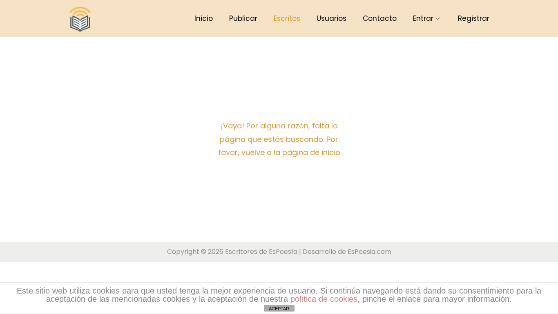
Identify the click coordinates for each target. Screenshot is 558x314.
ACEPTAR (279, 308)
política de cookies (323, 298)
